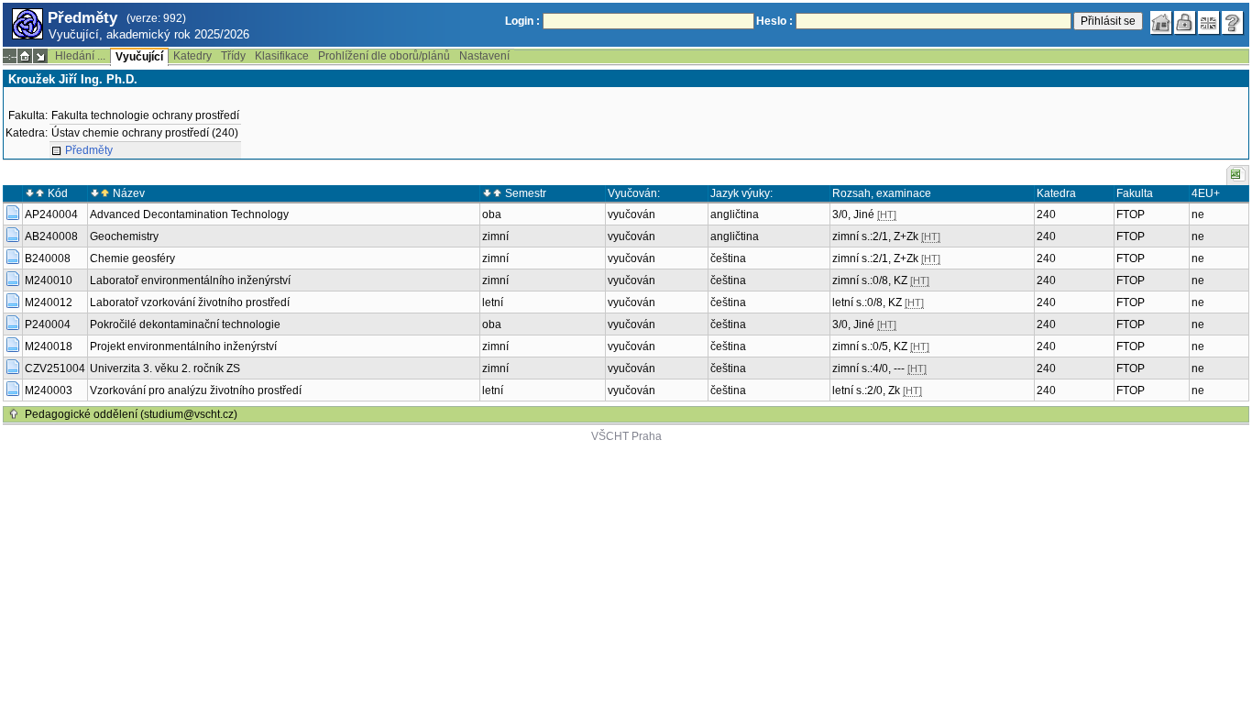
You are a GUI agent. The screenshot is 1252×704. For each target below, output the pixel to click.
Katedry (192, 56)
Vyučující (139, 56)
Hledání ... (80, 56)
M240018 (48, 346)
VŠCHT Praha (626, 436)
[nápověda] (1233, 23)
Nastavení (484, 56)
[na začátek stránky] (13, 414)
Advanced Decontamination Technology (189, 214)
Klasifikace (282, 56)
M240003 (48, 390)
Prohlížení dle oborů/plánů (384, 56)
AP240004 (51, 214)
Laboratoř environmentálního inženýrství (190, 280)
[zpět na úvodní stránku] (1161, 23)
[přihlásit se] (1185, 23)
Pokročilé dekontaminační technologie (185, 324)
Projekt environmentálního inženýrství (183, 346)
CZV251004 (55, 368)
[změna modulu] (40, 56)
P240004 (48, 324)
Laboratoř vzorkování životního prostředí (190, 302)
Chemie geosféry (132, 258)
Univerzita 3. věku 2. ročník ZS (165, 368)
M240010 (48, 280)
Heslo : (774, 21)
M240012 (48, 302)
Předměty (89, 150)
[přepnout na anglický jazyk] (1209, 23)
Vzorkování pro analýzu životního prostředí (196, 390)
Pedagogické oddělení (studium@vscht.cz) (131, 414)
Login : (522, 21)
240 (1046, 214)
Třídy (233, 56)
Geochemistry (124, 236)
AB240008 (51, 236)
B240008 (48, 258)
